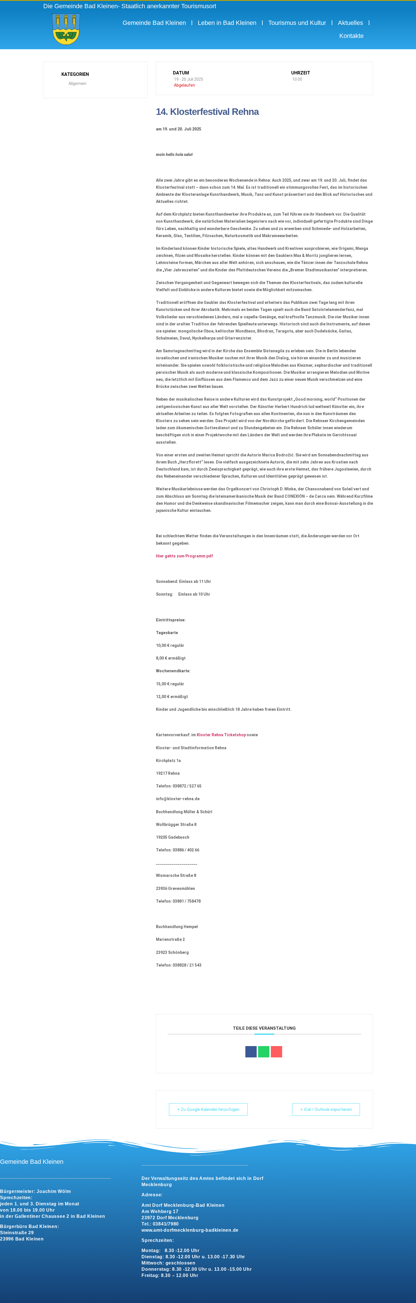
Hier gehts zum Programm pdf (184, 556)
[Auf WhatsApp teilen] (263, 1051)
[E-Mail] (276, 1051)
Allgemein (77, 83)
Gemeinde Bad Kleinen (154, 22)
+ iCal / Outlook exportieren (326, 1109)
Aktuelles (350, 22)
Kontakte (351, 35)
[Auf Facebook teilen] (251, 1051)
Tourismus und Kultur (297, 22)
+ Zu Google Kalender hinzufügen (208, 1109)
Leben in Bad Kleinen (227, 22)
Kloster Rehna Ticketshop (221, 735)
